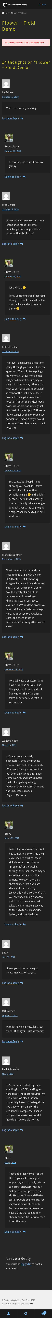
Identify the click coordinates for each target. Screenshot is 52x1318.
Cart (40, 1311)
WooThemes (27, 1303)
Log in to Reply (10, 118)
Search (26, 1313)
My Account (8, 1313)
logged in (26, 1264)
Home (7, 13)
